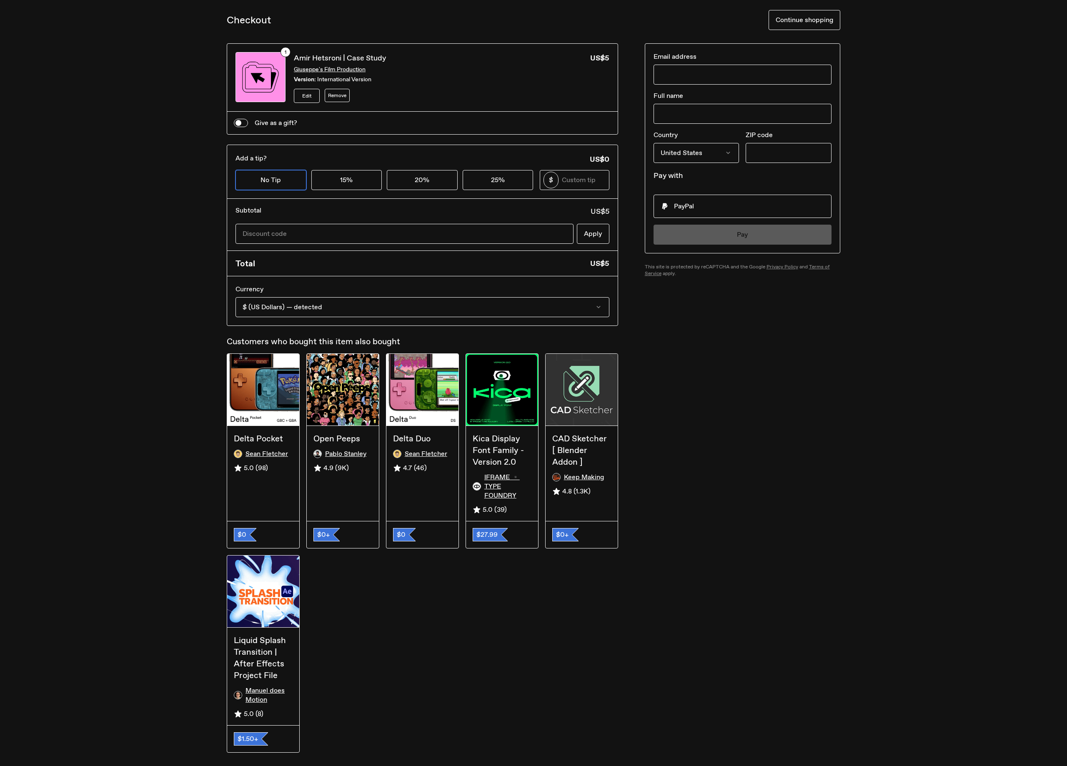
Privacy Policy (782, 267)
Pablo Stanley (345, 454)
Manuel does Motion (265, 694)
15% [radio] (346, 180)
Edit (307, 96)
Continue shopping (804, 20)
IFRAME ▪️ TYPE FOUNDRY (502, 486)
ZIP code (759, 135)
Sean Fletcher (266, 454)
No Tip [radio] (270, 180)
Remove (337, 95)
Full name (668, 96)
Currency (249, 289)
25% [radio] (498, 180)
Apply (593, 234)
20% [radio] (422, 180)
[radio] (743, 206)
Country (666, 135)
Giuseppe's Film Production (330, 69)
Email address (675, 56)
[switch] (241, 123)
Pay (742, 234)
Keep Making (584, 477)
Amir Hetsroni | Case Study (340, 58)
